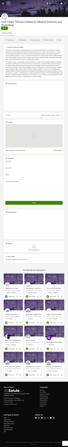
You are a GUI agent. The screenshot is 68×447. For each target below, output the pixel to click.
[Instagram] (39, 418)
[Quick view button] (17, 296)
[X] (48, 418)
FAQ (5, 431)
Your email (8, 168)
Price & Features (44, 396)
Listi (5, 425)
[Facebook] (36, 418)
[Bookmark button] (20, 296)
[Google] (54, 418)
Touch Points (43, 392)
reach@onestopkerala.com (10, 404)
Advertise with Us (44, 398)
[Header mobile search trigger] (65, 3)
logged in (14, 259)
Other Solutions (43, 400)
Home (5, 417)
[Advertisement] (34, 97)
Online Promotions (8, 429)
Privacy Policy (43, 404)
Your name (8, 161)
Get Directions (57, 150)
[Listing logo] (4, 16)
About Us (42, 390)
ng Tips (7, 425)
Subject (7, 174)
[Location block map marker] (34, 136)
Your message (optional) (11, 181)
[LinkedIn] (42, 418)
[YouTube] (51, 418)
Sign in (51, 3)
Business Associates (45, 394)
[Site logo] (8, 3)
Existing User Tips (8, 427)
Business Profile (7, 33)
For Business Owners (9, 421)
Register (56, 3)
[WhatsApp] (45, 418)
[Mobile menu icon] (3, 3)
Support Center (7, 419)
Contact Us (42, 406)
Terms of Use (43, 402)
